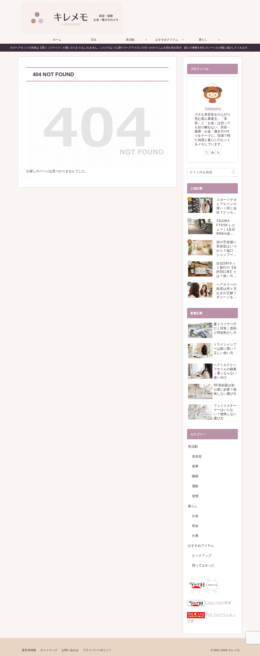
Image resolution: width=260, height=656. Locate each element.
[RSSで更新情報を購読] (218, 152)
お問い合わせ (70, 650)
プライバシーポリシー (97, 650)
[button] (233, 172)
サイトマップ (48, 650)
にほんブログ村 (216, 602)
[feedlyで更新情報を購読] (212, 152)
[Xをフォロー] (206, 152)
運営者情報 (29, 650)
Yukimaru (212, 109)
